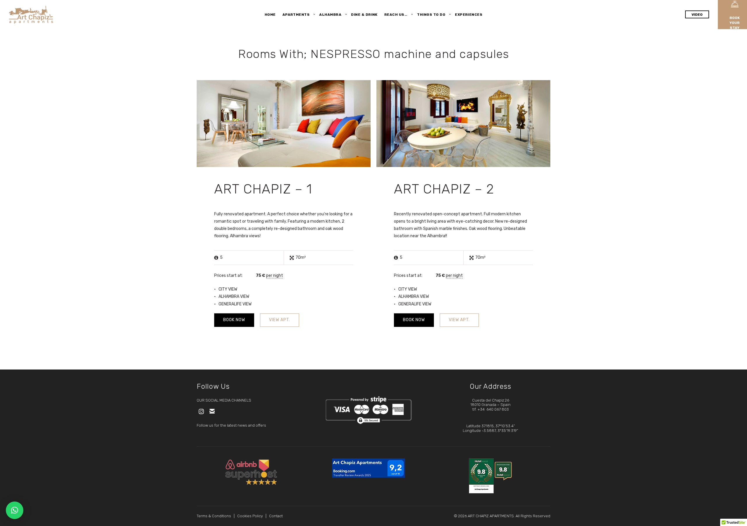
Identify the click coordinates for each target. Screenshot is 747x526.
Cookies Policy (250, 516)
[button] (14, 510)
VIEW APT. (279, 319)
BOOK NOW (234, 319)
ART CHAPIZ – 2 (444, 189)
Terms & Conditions (214, 516)
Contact (276, 516)
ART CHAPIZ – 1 (263, 189)
